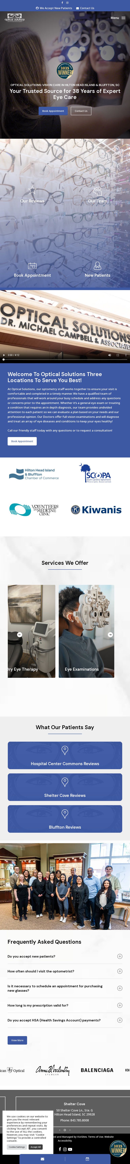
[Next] (110, 634)
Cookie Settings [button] (17, 1146)
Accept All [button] (36, 1146)
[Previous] (19, 634)
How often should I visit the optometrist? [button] (41, 971)
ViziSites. (82, 1136)
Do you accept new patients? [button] (31, 956)
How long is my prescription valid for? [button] (38, 1005)
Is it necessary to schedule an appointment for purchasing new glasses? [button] (55, 988)
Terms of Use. (96, 1136)
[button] (118, 17)
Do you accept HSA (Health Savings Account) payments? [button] (54, 1020)
